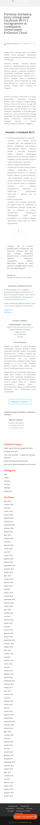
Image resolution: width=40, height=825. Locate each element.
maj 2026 (7, 508)
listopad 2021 (8, 677)
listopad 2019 (8, 759)
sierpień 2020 (8, 728)
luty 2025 (7, 552)
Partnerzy (20, 808)
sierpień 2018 (8, 796)
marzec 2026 (8, 511)
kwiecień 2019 (8, 782)
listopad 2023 (8, 596)
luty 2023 (7, 627)
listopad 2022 (8, 637)
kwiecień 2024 (8, 582)
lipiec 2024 (7, 576)
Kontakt (11, 811)
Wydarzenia (8, 491)
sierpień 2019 (8, 769)
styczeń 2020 (8, 752)
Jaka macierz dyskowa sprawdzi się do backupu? (20, 464)
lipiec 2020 (7, 732)
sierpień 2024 (8, 572)
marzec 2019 (8, 786)
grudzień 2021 (8, 674)
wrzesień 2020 (9, 725)
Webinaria (7, 488)
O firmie (29, 808)
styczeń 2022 (8, 671)
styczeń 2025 (8, 555)
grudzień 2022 (8, 633)
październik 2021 (9, 681)
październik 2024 (9, 566)
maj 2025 (7, 542)
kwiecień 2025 (8, 545)
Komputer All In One (10, 452)
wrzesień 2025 (9, 528)
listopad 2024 (8, 562)
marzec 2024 (8, 586)
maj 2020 (7, 738)
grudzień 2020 (8, 715)
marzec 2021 (8, 704)
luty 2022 (7, 667)
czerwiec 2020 (8, 735)
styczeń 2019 (8, 789)
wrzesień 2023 (9, 603)
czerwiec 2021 (8, 694)
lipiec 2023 (7, 610)
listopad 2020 (8, 718)
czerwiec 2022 (8, 654)
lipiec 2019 (7, 772)
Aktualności (10, 808)
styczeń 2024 (8, 593)
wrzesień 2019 (9, 765)
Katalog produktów (23, 811)
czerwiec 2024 (8, 579)
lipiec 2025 (7, 535)
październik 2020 (9, 721)
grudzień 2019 (8, 755)
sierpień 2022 (8, 647)
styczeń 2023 (8, 630)
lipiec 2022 (7, 650)
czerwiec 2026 (8, 504)
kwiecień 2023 (8, 620)
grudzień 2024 (8, 559)
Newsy (6, 478)
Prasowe (7, 484)
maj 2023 (7, 616)
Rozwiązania (24, 806)
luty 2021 (7, 708)
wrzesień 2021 (9, 684)
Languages (19, 813)
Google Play (8, 310)
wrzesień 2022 (9, 643)
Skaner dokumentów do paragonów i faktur (18, 448)
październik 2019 (9, 762)
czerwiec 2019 (8, 776)
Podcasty (7, 481)
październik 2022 (9, 640)
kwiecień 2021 (8, 701)
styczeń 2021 (8, 711)
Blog (5, 474)
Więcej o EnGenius (20, 401)
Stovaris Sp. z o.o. (26, 822)
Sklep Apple (8, 312)
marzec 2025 (8, 549)
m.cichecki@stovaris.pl (16, 428)
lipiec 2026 (7, 501)
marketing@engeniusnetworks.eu (22, 327)
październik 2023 (9, 599)
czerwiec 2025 (8, 538)
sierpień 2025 (8, 532)
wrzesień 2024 (9, 569)
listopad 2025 (8, 521)
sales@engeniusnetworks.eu (16, 299)
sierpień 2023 (8, 606)
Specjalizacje (13, 806)
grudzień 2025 (8, 518)
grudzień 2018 (8, 793)
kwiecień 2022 (8, 660)
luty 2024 (7, 589)
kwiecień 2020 (8, 742)
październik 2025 (9, 525)
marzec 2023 (8, 623)
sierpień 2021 (8, 688)
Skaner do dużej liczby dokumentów (16, 461)
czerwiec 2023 (8, 613)
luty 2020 (7, 749)
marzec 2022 (8, 664)
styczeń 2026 (8, 515)
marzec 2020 (8, 745)
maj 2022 (7, 657)
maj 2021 (7, 698)
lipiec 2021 (7, 691)
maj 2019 (7, 779)
